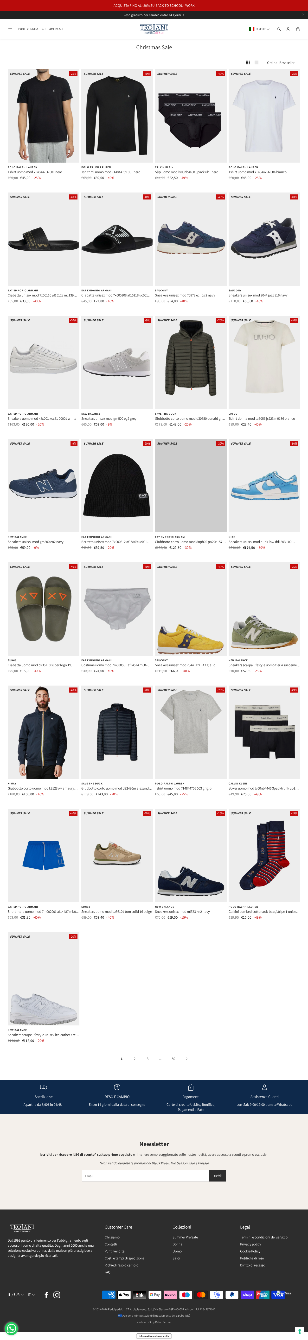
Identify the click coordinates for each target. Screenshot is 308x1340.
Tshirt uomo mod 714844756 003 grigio (183, 788)
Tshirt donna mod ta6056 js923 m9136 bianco (262, 418)
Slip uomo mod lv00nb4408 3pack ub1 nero (186, 172)
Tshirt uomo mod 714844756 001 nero (35, 172)
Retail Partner (163, 1322)
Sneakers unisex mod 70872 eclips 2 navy (185, 295)
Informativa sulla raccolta (154, 1336)
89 (173, 1058)
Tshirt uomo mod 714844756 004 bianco (258, 172)
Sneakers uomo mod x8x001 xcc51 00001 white (42, 418)
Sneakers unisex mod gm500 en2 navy (36, 541)
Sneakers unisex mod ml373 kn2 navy (182, 911)
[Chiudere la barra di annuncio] (303, 14)
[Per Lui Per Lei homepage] (154, 29)
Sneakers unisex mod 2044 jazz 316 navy (258, 295)
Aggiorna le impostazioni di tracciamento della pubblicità (156, 1315)
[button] (10, 29)
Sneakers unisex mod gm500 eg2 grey (108, 418)
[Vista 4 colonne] (247, 62)
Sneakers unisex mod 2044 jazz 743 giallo (185, 665)
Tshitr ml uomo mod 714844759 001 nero (110, 172)
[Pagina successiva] (186, 1058)
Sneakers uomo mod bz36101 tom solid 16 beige (116, 911)
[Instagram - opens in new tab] (56, 1295)
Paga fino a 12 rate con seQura (148, 15)
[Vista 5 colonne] (256, 62)
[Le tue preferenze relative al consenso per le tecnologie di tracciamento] (299, 1331)
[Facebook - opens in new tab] (46, 1295)
